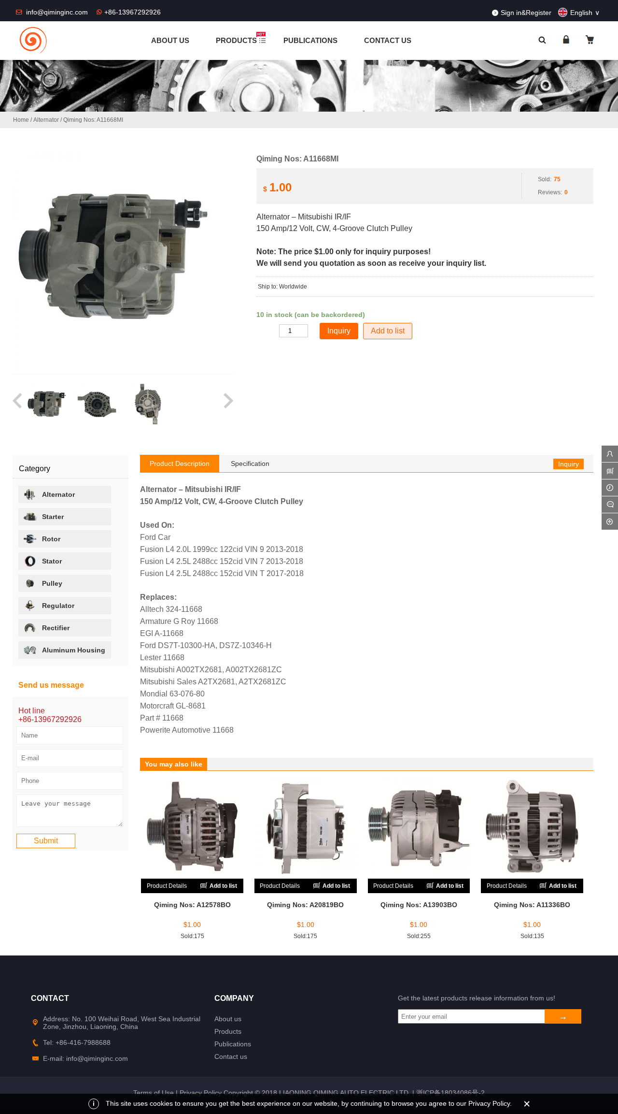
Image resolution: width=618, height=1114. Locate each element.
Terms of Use (153, 1093)
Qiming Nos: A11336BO (532, 905)
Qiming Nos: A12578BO (192, 905)
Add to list (388, 331)
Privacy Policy (201, 1093)
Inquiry (568, 464)
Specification (250, 463)
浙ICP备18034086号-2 (450, 1093)
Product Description (180, 463)
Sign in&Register (526, 12)
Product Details (167, 886)
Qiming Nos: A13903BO (418, 905)
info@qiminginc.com (58, 12)
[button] (18, 405)
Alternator (46, 119)
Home (21, 119)
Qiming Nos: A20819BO (305, 905)
